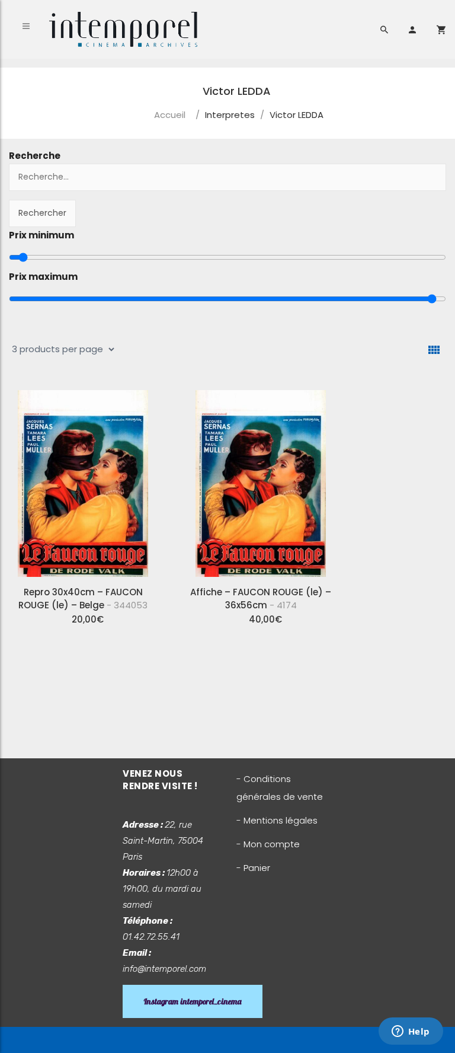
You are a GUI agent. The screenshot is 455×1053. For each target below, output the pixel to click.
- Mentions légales (277, 820)
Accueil (169, 115)
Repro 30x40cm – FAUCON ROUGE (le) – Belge (83, 598)
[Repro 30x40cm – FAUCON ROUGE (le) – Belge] (83, 479)
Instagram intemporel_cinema (192, 1001)
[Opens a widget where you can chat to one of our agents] (410, 1032)
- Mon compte (268, 844)
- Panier (253, 867)
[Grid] (434, 350)
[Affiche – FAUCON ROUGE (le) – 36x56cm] (261, 479)
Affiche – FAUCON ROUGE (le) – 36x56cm (260, 598)
